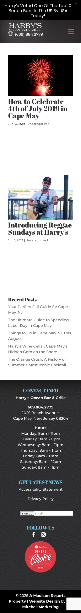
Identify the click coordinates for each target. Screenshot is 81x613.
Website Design (44, 601)
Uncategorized (38, 124)
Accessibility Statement (41, 489)
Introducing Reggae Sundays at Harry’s (40, 228)
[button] (71, 34)
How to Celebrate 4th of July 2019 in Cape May (38, 108)
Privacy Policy (41, 499)
